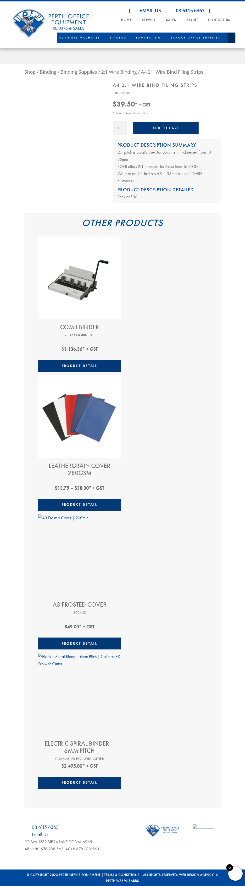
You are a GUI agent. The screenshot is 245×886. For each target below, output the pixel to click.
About (192, 20)
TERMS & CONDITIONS (121, 875)
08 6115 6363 (190, 10)
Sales (171, 20)
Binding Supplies (79, 72)
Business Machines (79, 37)
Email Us (149, 10)
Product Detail (80, 366)
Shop (30, 72)
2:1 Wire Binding (119, 72)
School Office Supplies (195, 37)
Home (126, 20)
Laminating (148, 37)
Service (149, 20)
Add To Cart (165, 128)
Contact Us (219, 20)
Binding (118, 37)
